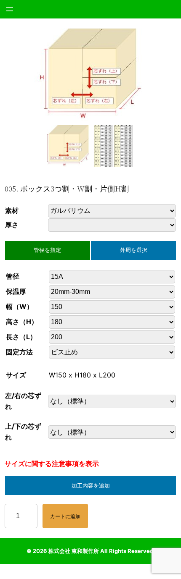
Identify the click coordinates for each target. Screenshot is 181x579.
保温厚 (16, 291)
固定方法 (19, 352)
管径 (12, 276)
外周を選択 (133, 250)
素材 (12, 210)
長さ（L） (21, 337)
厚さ (12, 224)
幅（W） (19, 306)
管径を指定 (47, 250)
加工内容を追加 (91, 485)
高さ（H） (22, 321)
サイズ (16, 375)
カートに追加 (65, 516)
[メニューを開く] (10, 9)
